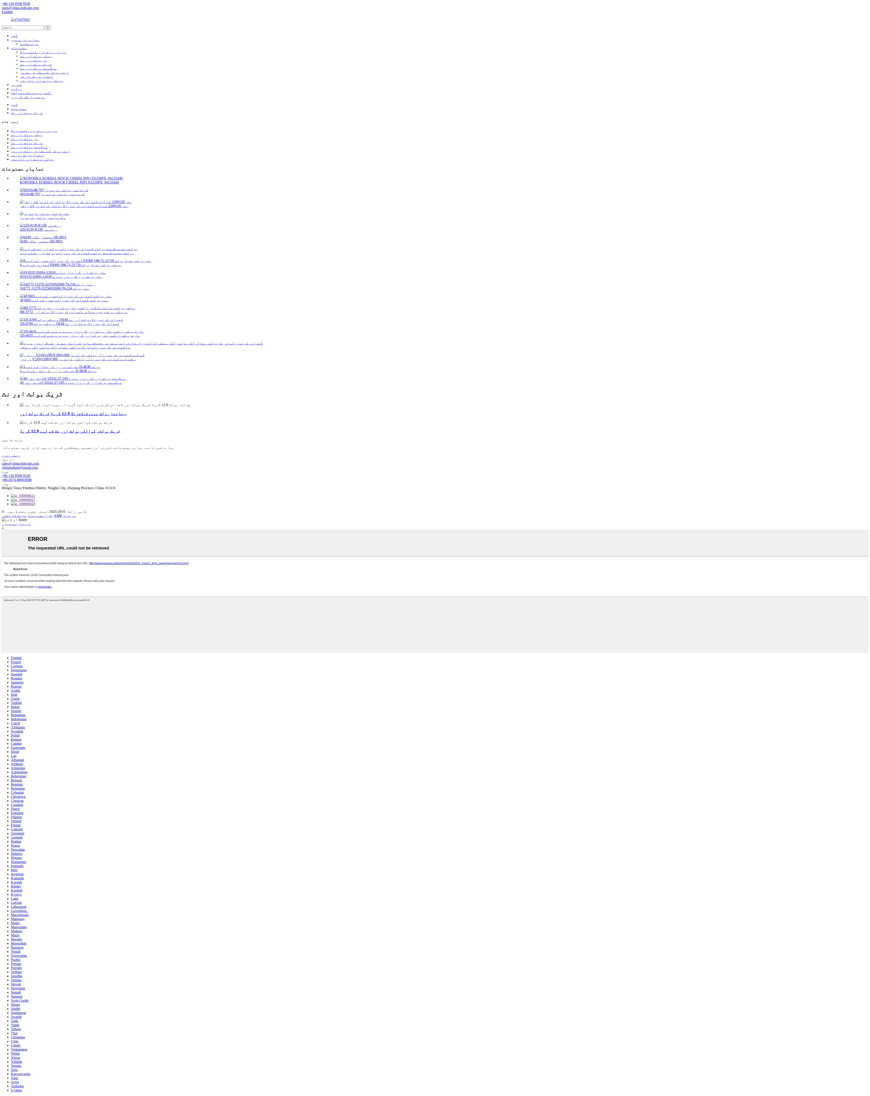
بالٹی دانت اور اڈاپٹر (41, 80)
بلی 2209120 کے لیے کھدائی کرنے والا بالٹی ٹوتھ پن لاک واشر (74, 206)
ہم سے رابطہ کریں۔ (28, 97)
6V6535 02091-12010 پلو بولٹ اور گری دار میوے (61, 276)
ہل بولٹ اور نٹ (34, 60)
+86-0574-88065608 (16, 480)
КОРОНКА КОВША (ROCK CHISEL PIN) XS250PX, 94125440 (69, 182)
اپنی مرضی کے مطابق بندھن (44, 72)
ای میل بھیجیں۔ (16, 524)
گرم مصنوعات (40, 516)
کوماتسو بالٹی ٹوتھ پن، (43, 218)
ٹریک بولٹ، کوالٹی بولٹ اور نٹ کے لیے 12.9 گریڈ (70, 431)
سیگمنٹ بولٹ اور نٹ (38, 68)
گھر (14, 36)
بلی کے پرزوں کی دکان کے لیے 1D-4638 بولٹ (58, 371)
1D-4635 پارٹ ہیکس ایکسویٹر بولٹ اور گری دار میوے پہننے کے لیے (80, 335)
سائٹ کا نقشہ (14, 516)
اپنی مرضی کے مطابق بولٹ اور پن (41, 151)
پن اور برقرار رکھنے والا (43, 52)
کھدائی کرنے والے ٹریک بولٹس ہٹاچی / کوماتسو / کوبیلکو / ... (75, 347)
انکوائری (11, 455)
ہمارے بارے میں (25, 40)
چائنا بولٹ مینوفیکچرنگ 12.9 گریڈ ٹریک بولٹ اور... (73, 413)
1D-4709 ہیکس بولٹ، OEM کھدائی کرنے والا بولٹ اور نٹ (69, 324)
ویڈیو (16, 89)
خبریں (16, 85)
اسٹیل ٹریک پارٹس (36, 76)
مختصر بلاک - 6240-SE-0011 (41, 241)
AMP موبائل (65, 516)
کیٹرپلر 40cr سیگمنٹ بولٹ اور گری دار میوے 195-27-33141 (71, 383)
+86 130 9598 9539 (16, 476)
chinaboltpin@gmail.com (20, 467)
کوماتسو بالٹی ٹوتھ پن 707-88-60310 (52, 194)
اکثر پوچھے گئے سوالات (31, 93)
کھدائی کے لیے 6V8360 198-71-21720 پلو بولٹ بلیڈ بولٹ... (70, 265)
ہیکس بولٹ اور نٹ (36, 56)
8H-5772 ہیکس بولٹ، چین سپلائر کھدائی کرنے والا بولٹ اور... (74, 312)
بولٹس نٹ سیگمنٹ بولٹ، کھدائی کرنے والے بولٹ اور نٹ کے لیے (77, 253)
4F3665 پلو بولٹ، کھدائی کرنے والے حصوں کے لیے (64, 300)
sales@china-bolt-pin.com (20, 463)
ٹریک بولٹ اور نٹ (36, 64)
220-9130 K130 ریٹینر (38, 229)
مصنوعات (19, 48)
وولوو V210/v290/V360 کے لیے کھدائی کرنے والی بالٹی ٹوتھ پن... (77, 359)
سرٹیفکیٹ (29, 44)
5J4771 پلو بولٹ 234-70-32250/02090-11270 (54, 288)
